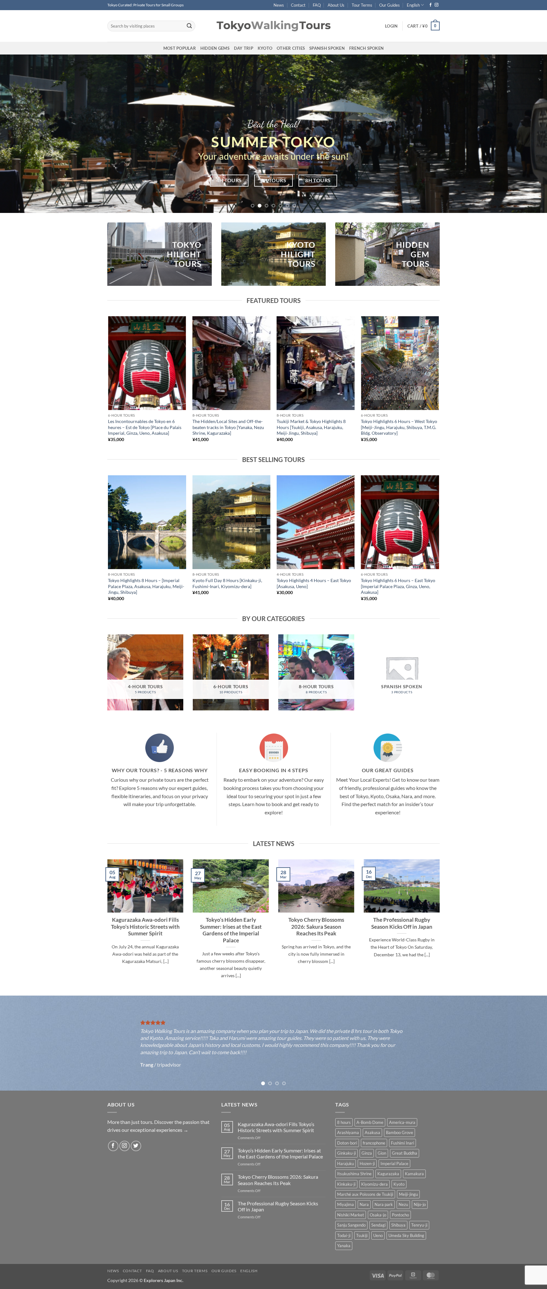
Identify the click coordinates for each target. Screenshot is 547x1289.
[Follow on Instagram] (436, 5)
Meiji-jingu (408, 1194)
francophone (374, 1142)
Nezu (403, 1204)
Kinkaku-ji (346, 1184)
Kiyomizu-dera (374, 1184)
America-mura (402, 1122)
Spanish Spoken (327, 48)
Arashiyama (348, 1132)
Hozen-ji (367, 1163)
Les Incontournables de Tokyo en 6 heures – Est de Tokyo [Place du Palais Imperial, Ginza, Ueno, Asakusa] (144, 427)
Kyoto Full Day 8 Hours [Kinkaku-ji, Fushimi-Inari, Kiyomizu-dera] (227, 583)
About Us (336, 5)
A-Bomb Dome (369, 1122)
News (279, 5)
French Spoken (366, 48)
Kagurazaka (388, 1173)
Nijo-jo (420, 1204)
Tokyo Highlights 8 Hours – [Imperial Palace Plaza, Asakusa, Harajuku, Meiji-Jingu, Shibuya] (146, 586)
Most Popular (179, 48)
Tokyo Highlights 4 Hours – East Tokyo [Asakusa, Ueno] (314, 583)
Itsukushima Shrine (354, 1173)
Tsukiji (362, 1235)
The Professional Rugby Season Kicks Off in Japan (401, 923)
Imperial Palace (394, 1163)
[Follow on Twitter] (136, 1146)
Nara (364, 1204)
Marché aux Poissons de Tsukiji (365, 1194)
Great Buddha (404, 1153)
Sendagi (378, 1225)
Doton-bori (347, 1142)
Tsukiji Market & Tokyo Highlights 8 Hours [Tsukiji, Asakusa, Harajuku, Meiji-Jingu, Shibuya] (311, 427)
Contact (298, 5)
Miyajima (345, 1204)
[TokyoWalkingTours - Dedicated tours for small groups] (273, 26)
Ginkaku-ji (346, 1153)
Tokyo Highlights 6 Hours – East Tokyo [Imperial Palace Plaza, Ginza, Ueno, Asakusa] (398, 586)
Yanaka (343, 1245)
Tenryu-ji (419, 1225)
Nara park (383, 1204)
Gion (382, 1153)
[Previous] (19, 134)
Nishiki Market (350, 1214)
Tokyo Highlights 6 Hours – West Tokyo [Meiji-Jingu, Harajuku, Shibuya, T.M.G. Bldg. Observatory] (399, 427)
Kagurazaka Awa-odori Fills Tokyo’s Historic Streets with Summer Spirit (145, 927)
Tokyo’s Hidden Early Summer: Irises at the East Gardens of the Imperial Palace (231, 930)
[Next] (528, 134)
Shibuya (398, 1225)
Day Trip (243, 48)
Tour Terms (362, 5)
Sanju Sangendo (351, 1225)
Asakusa (372, 1132)
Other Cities (291, 48)
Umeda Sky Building (406, 1235)
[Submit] (189, 26)
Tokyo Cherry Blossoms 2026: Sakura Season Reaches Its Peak (316, 927)
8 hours (344, 1122)
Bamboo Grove (399, 1132)
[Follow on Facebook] (430, 5)
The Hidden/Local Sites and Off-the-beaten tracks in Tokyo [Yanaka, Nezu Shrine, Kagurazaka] (228, 427)
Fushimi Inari (402, 1142)
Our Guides (389, 5)
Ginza (367, 1153)
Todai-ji (343, 1235)
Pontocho (400, 1214)
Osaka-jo (378, 1214)
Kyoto (265, 48)
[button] (391, 26)
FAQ (317, 5)
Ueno (378, 1235)
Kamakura (414, 1173)
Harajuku (345, 1163)
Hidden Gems (214, 48)
